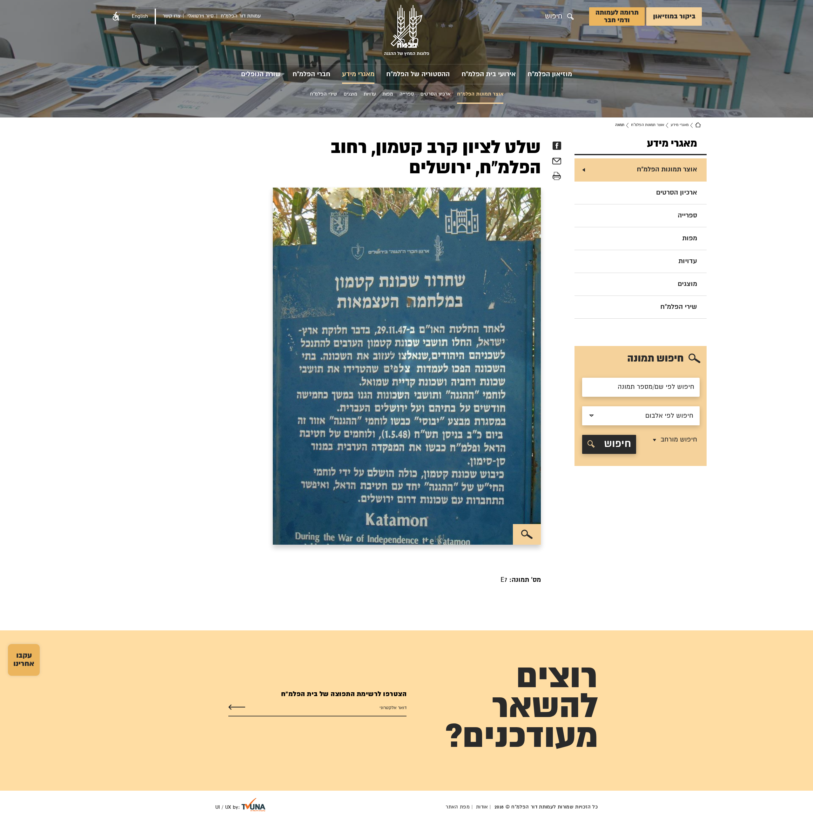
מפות (689, 238)
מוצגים (687, 284)
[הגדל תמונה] (527, 534)
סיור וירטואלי (200, 16)
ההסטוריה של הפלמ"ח (418, 74)
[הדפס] (556, 176)
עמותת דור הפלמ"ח (241, 16)
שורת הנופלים (261, 74)
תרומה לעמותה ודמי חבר (617, 16)
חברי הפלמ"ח (311, 74)
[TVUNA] (253, 805)
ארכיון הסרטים (676, 193)
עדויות (687, 261)
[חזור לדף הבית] (698, 125)
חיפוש (616, 444)
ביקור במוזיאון (674, 16)
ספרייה (687, 215)
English (140, 16)
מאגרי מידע (358, 74)
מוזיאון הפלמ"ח (549, 74)
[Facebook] (556, 146)
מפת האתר (458, 807)
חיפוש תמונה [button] (655, 359)
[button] (116, 16)
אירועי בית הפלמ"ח (488, 74)
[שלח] (236, 707)
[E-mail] (556, 162)
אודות (482, 807)
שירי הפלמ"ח (678, 307)
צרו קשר (171, 16)
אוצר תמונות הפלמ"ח (647, 125)
